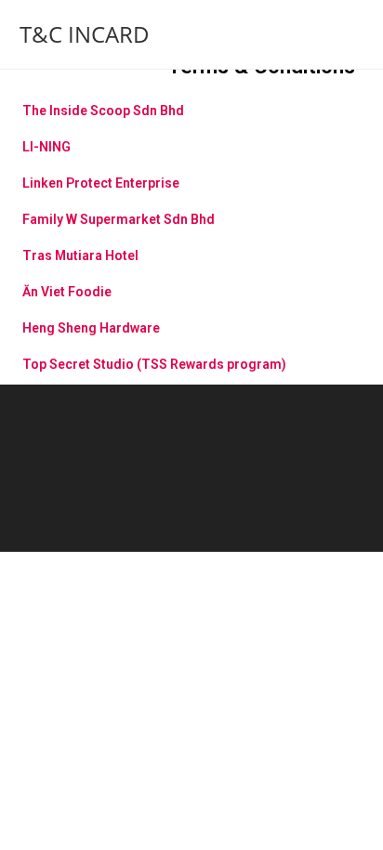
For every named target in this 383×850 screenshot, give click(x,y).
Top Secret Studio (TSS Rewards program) (154, 364)
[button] (191, 103)
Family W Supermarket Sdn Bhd (118, 219)
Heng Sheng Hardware (91, 327)
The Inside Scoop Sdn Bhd (103, 110)
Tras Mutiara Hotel (80, 255)
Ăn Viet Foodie (67, 291)
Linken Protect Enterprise (100, 183)
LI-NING (46, 146)
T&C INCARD (85, 34)
